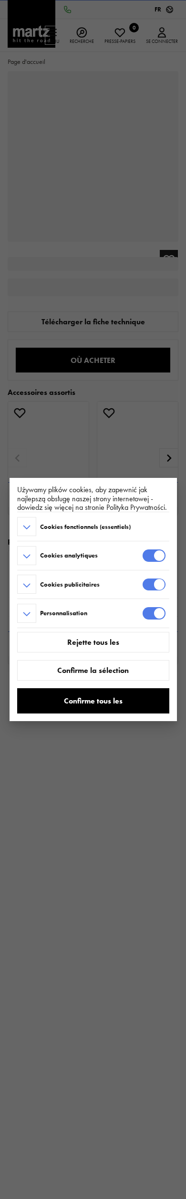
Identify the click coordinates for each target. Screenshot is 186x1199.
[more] (26, 526)
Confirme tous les (93, 701)
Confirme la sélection (93, 670)
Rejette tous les (93, 642)
